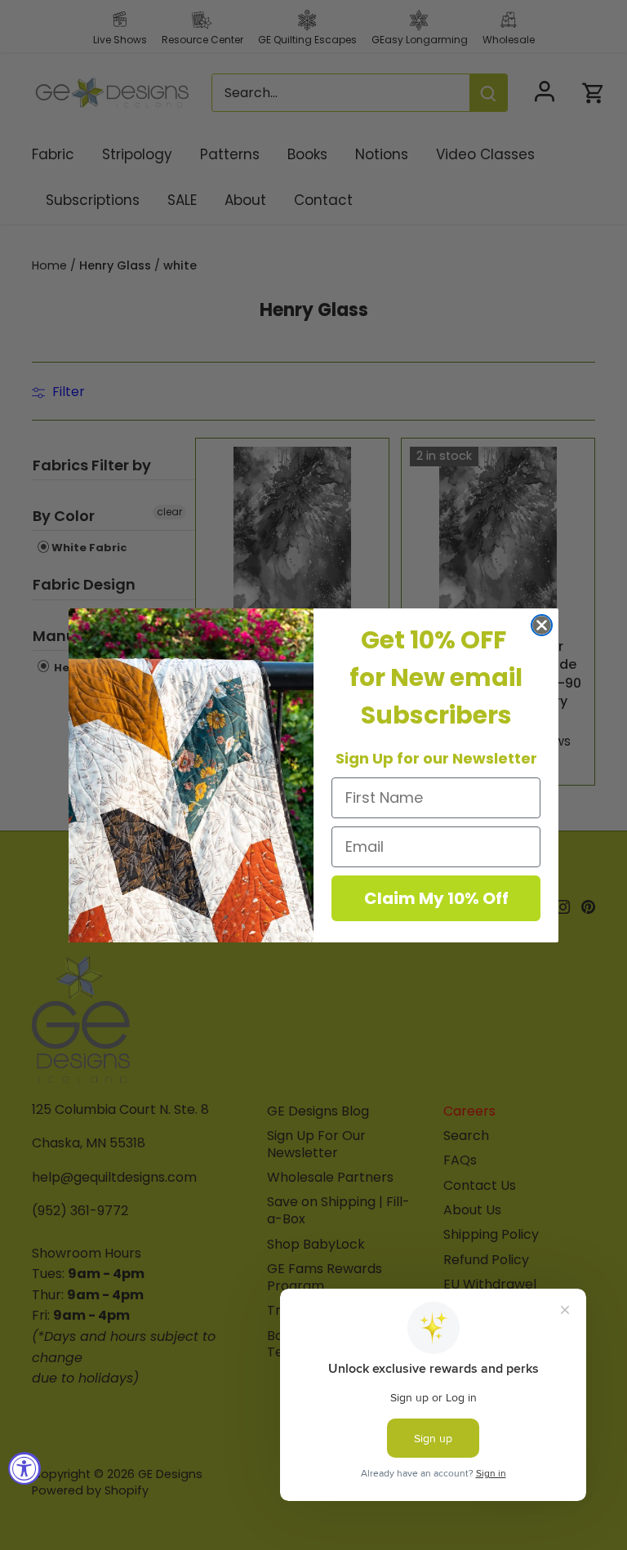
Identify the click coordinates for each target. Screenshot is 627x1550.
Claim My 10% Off (436, 898)
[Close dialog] (541, 625)
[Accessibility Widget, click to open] (24, 1468)
